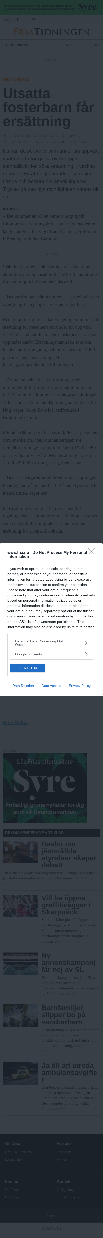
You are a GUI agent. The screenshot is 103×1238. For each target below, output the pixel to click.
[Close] (93, 553)
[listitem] (51, 642)
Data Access (51, 686)
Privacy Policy (80, 686)
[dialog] (51, 619)
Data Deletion (23, 686)
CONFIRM (28, 668)
